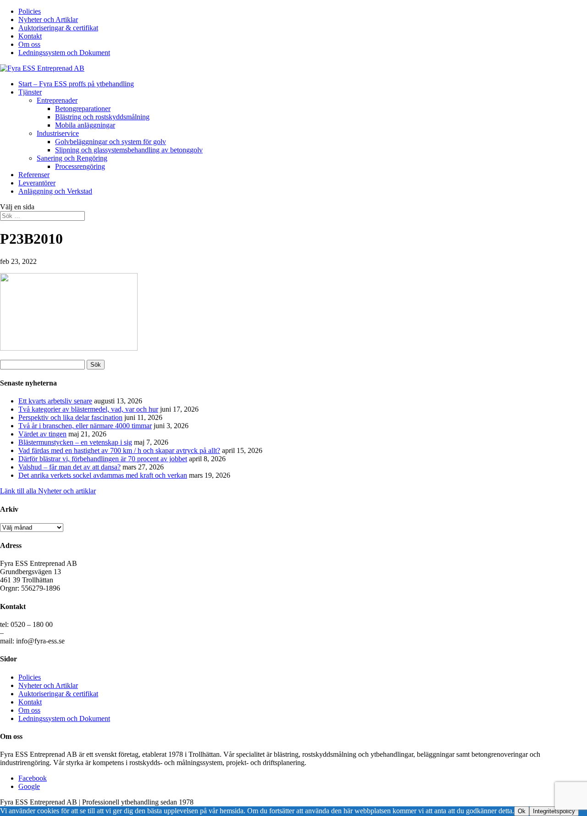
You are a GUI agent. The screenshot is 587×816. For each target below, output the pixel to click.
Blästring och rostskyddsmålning (102, 117)
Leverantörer (36, 183)
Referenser (34, 175)
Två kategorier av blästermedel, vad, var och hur (88, 409)
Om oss (29, 44)
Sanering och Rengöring (72, 158)
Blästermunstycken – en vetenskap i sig (75, 442)
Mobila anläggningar (85, 125)
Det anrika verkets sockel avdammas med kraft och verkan (102, 475)
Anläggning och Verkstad (55, 191)
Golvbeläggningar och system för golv (110, 141)
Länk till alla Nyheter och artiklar (48, 491)
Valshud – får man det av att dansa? (69, 467)
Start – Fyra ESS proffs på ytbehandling (76, 84)
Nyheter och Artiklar (48, 19)
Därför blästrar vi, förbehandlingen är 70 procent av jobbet (102, 459)
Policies (29, 11)
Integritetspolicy (554, 811)
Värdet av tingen (42, 434)
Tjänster (30, 92)
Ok (522, 811)
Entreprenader (57, 100)
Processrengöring (80, 166)
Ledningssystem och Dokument (64, 52)
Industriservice (58, 133)
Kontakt (30, 36)
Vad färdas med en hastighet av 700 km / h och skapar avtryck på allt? (119, 450)
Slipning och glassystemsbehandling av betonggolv (129, 150)
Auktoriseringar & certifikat (58, 28)
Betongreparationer (83, 108)
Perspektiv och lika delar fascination (70, 417)
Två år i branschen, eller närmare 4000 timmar (85, 426)
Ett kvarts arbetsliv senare (55, 401)
